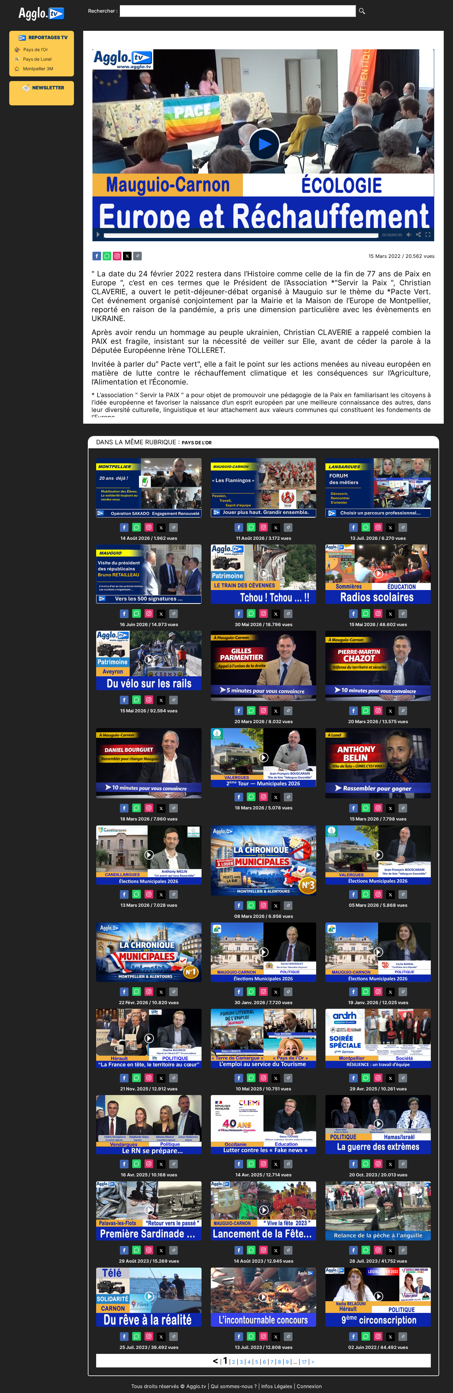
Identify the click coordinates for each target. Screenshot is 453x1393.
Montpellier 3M (38, 68)
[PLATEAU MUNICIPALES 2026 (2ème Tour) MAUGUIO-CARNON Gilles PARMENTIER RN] (263, 666)
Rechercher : (103, 11)
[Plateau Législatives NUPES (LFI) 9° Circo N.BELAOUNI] (378, 1297)
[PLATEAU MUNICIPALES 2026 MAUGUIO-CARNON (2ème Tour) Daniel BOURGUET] (149, 763)
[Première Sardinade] (149, 1211)
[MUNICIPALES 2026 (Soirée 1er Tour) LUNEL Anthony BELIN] (378, 763)
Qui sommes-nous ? (234, 1386)
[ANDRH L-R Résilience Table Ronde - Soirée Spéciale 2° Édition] (378, 1038)
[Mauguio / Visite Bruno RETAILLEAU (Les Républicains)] (149, 574)
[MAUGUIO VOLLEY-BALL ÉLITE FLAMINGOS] (263, 488)
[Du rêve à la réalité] (149, 1297)
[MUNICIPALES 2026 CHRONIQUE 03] (263, 860)
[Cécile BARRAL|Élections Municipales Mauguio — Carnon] (378, 952)
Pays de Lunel (37, 59)
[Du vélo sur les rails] (149, 660)
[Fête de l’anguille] (378, 1211)
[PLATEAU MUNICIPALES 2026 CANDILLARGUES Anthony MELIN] (149, 854)
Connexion (309, 1386)
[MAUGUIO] (263, 1211)
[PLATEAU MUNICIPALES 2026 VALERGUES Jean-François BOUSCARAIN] (378, 854)
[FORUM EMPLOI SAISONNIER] (263, 1038)
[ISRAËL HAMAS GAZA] (378, 1124)
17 (304, 1362)
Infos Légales (276, 1386)
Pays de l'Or (35, 49)
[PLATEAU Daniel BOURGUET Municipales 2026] (263, 952)
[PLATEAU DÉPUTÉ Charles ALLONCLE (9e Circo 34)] (149, 1038)
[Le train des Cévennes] (263, 574)
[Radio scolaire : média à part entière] (378, 574)
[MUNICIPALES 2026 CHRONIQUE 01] (149, 952)
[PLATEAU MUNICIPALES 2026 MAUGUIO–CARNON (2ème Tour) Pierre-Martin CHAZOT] (378, 666)
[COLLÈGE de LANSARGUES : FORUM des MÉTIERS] (378, 488)
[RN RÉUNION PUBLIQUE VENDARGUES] (149, 1124)
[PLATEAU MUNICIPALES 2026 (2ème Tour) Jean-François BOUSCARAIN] (263, 757)
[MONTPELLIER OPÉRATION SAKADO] (149, 488)
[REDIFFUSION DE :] (263, 1297)
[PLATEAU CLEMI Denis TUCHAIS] (263, 1124)
